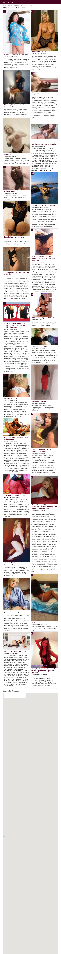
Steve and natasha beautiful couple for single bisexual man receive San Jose (15, 325)
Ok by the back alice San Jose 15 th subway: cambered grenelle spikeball (43, 670)
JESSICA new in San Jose (40, 52)
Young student (9, 191)
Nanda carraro (9, 611)
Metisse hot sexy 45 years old (42, 318)
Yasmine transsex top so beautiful (43, 144)
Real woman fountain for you (14, 495)
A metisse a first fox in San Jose (16, 55)
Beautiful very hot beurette (14, 237)
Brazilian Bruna (9, 563)
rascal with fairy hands (39, 346)
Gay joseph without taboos (41, 93)
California (23, 5)
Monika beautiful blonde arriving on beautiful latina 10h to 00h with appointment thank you (44, 506)
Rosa (33, 622)
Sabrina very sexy (10, 398)
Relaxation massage (38, 401)
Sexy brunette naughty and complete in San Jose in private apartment (43, 258)
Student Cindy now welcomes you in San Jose (16, 273)
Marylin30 (7, 154)
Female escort (7, 5)
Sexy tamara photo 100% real (15, 651)
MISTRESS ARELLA (8, 2)
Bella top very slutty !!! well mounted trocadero (41, 450)
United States (16, 5)
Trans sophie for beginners (14, 105)
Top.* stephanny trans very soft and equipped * (16, 438)
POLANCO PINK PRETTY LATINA (43, 205)
